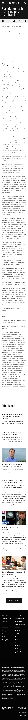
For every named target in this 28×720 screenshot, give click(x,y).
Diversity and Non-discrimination (8, 664)
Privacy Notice (23, 715)
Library (4, 631)
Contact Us (5, 615)
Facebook (19, 631)
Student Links (5, 637)
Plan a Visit (18, 615)
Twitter (18, 634)
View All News (13, 601)
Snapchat (19, 640)
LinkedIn (19, 643)
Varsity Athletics (19, 621)
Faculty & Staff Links (7, 640)
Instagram (19, 637)
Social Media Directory (20, 652)
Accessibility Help (6, 618)
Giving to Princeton (20, 624)
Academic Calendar (7, 634)
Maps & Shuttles (19, 618)
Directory (4, 621)
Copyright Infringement (21, 713)
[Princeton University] (7, 708)
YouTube (19, 646)
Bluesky (19, 649)
